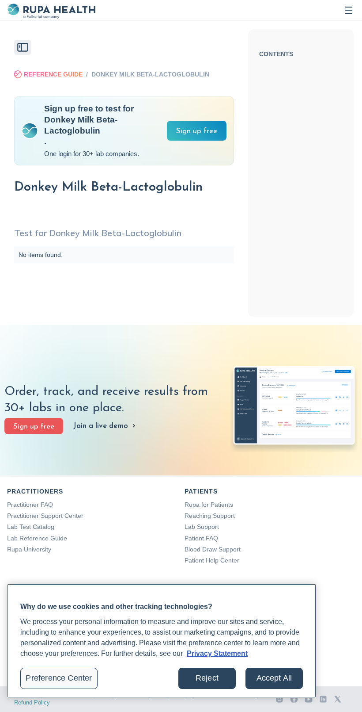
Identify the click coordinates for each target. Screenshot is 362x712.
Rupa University (29, 549)
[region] (161, 641)
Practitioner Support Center (45, 515)
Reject (207, 678)
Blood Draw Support (213, 549)
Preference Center (59, 678)
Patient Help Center (212, 560)
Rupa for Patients (209, 504)
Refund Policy (32, 702)
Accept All (274, 678)
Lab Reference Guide (37, 538)
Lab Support (202, 526)
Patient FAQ (201, 538)
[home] (51, 10)
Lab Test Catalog (30, 526)
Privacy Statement (217, 653)
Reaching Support (210, 515)
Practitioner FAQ (30, 504)
